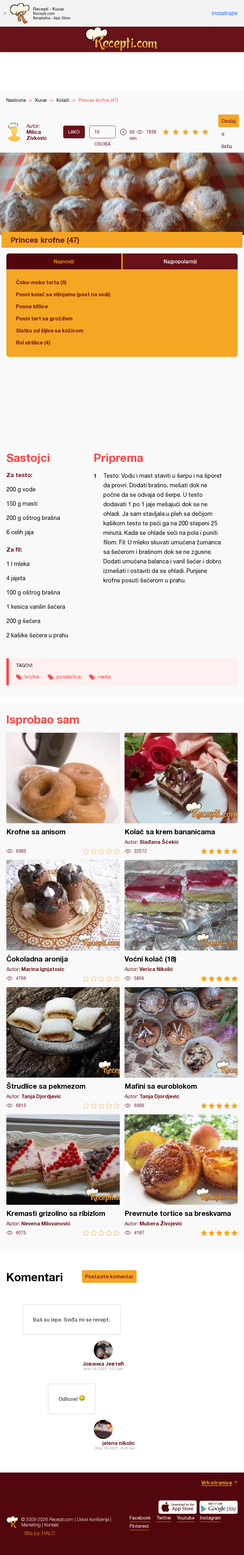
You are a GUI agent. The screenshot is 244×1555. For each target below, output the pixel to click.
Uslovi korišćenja (93, 1519)
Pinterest (139, 1526)
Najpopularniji (180, 261)
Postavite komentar (109, 1276)
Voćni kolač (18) (181, 920)
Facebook (140, 1517)
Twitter (163, 1517)
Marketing (31, 1524)
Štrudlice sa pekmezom (63, 1048)
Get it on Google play (219, 1507)
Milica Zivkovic (36, 135)
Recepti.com (122, 39)
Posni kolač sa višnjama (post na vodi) (63, 294)
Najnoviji (64, 261)
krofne (32, 676)
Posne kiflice (32, 306)
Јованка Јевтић (103, 1364)
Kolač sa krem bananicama (181, 793)
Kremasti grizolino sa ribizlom (63, 1175)
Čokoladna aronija (63, 920)
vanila (104, 676)
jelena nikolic (118, 1443)
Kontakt (51, 1524)
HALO (48, 1533)
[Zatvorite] (5, 13)
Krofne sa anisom (63, 793)
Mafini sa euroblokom (181, 1048)
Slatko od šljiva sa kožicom (49, 330)
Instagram (210, 1517)
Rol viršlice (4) (33, 342)
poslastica (69, 676)
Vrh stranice (216, 1483)
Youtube (185, 1517)
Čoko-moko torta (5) (41, 282)
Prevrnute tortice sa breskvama (181, 1175)
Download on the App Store (178, 1507)
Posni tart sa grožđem (44, 318)
